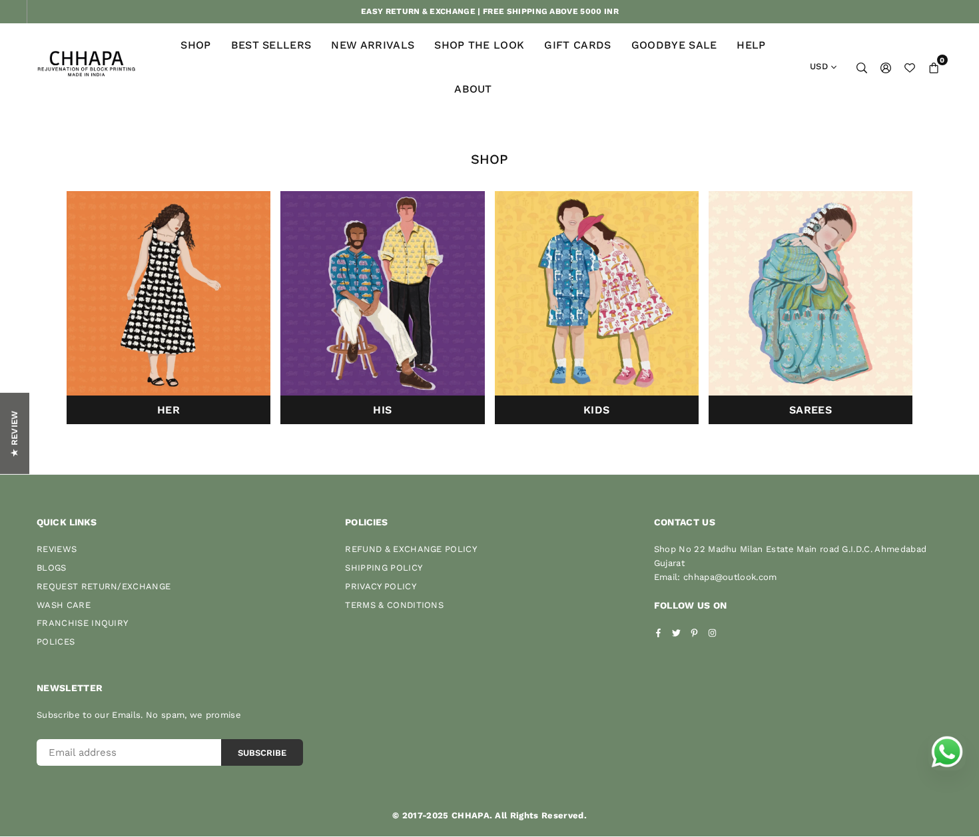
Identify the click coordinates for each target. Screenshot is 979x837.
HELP (751, 45)
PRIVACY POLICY (380, 586)
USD (819, 66)
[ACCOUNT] (886, 67)
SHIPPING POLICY (383, 568)
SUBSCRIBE (262, 753)
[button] (934, 67)
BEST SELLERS (271, 45)
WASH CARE (64, 605)
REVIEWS (57, 549)
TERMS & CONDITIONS (394, 605)
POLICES (56, 642)
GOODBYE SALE (674, 45)
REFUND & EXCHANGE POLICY (411, 549)
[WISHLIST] (910, 67)
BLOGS (52, 568)
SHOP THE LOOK (479, 45)
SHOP (195, 45)
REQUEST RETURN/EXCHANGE (103, 586)
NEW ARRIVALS (372, 45)
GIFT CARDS (577, 45)
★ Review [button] (14, 433)
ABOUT (473, 89)
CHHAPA (471, 815)
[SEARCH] (862, 67)
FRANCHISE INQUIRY (82, 623)
